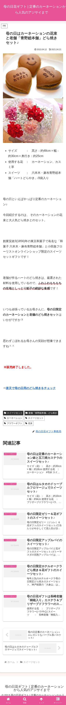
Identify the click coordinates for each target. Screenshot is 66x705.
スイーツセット (14, 413)
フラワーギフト (14, 423)
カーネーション (14, 418)
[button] (59, 535)
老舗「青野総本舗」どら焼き (42, 413)
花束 (30, 423)
